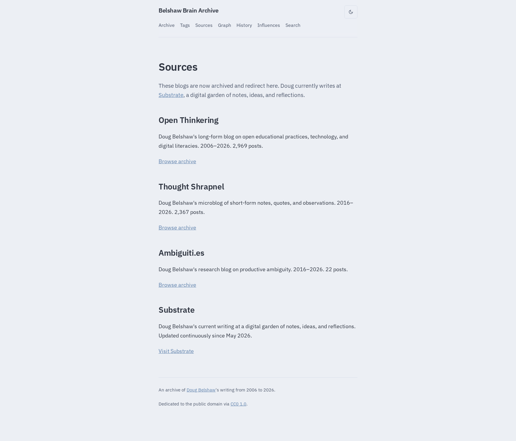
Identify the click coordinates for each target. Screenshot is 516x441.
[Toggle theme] (350, 11)
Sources (204, 25)
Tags (185, 25)
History (244, 25)
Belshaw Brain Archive (189, 10)
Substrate (171, 94)
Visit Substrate (176, 351)
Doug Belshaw (201, 390)
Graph (224, 25)
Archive (167, 25)
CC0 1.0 (238, 404)
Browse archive (177, 161)
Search (292, 25)
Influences (268, 25)
